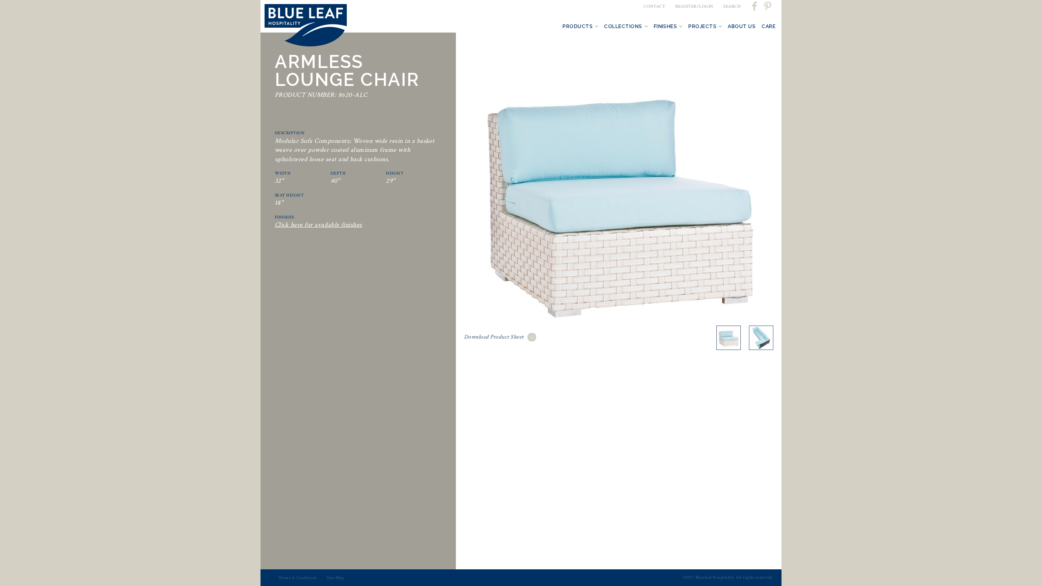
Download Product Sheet (494, 337)
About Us (741, 26)
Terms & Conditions (297, 578)
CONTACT (654, 6)
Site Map (335, 578)
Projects (702, 26)
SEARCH (732, 6)
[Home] (306, 27)
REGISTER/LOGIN (694, 6)
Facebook (755, 6)
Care (768, 26)
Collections (623, 26)
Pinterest (767, 6)
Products (578, 26)
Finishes (665, 26)
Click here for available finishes (318, 225)
